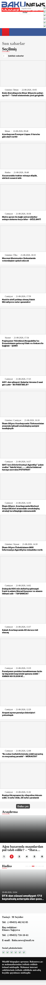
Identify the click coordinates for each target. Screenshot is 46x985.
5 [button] (34, 856)
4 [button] (26, 856)
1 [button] (3, 856)
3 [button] (19, 856)
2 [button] (11, 856)
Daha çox (23, 806)
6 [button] (42, 856)
